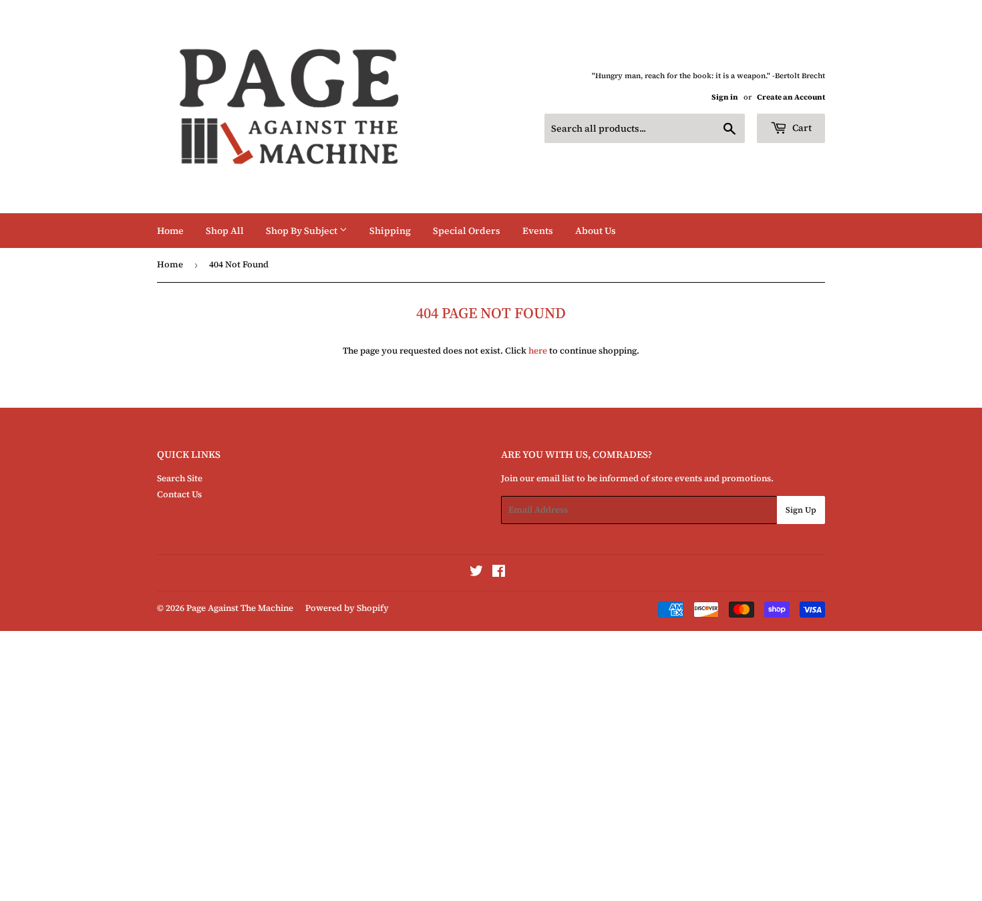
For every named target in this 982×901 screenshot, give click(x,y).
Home (170, 230)
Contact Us (179, 494)
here (537, 350)
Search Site (179, 478)
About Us (595, 230)
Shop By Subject (302, 230)
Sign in (724, 97)
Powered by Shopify (347, 608)
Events (537, 230)
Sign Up (801, 510)
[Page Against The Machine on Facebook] (499, 573)
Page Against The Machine (239, 608)
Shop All (225, 230)
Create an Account (791, 97)
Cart (801, 127)
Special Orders (466, 230)
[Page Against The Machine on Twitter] (476, 573)
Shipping (390, 230)
